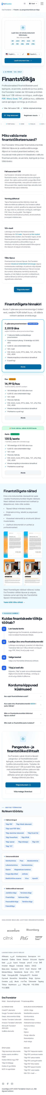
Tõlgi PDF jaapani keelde (32, 1067)
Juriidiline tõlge (11, 893)
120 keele (18, 234)
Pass (21, 861)
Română (35, 975)
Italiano (27, 966)
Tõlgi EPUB (25, 837)
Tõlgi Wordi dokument (23, 824)
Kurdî (27, 969)
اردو (19, 984)
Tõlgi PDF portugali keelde (33, 1061)
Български (32, 956)
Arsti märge (28, 1041)
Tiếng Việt (26, 984)
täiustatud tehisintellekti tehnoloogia (23, 264)
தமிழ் (11, 981)
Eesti (3, 963)
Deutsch (25, 959)
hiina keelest (35, 234)
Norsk (26, 972)
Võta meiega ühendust (23, 791)
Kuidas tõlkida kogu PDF (10, 1060)
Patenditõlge (10, 906)
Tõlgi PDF (9, 824)
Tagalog (41, 981)
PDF (4, 98)
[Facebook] (7, 1083)
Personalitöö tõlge (12, 902)
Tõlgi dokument (12, 115)
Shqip (31, 978)
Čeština (12, 959)
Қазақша (14, 969)
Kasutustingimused (13, 1001)
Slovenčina (13, 978)
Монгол (34, 969)
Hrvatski (4, 966)
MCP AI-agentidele (8, 1069)
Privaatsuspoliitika (27, 1001)
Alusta (23, 367)
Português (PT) (25, 975)
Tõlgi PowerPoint (12, 837)
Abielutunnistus (32, 861)
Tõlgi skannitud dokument (15, 833)
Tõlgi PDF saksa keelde (32, 1057)
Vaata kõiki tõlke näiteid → (14, 602)
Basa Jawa (5, 969)
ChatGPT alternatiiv (8, 1010)
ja (30, 234)
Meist (4, 1001)
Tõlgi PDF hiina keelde (31, 1064)
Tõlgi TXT (9, 846)
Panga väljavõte (29, 1035)
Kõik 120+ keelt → (30, 1073)
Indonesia (19, 966)
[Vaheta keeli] (23, 54)
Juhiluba (25, 874)
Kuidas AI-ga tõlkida (9, 1066)
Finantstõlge (10, 897)
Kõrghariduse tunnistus (22, 869)
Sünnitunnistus (11, 861)
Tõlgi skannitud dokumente (11, 1051)
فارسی (9, 963)
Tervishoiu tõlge (25, 893)
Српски (37, 978)
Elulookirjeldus (28, 1038)
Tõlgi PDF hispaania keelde (33, 1051)
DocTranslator (9, 997)
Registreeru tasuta (30, 115)
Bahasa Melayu (7, 972)
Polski (4, 975)
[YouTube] (12, 1083)
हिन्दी (40, 963)
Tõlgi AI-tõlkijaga (7, 1063)
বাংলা (39, 956)
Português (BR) (13, 975)
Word (9, 98)
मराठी (39, 969)
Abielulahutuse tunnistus (32, 1023)
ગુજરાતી (29, 963)
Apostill (35, 878)
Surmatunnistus (27, 865)
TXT (20, 98)
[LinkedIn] (3, 1083)
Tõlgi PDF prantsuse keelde (33, 1054)
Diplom (8, 869)
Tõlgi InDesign (23, 842)
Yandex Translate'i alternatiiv (12, 1019)
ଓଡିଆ (32, 972)
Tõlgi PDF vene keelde (31, 1070)
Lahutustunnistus (12, 865)
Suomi (15, 963)
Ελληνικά (33, 959)
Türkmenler (32, 981)
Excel (15, 98)
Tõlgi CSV (35, 842)
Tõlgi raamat (10, 842)
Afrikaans (5, 956)
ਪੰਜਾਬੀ (37, 972)
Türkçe (4, 984)
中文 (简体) (35, 984)
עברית (36, 963)
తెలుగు (17, 981)
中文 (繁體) (5, 988)
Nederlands (18, 972)
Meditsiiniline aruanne (13, 878)
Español (41, 959)
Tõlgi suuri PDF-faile (13, 828)
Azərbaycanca (21, 956)
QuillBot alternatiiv (8, 1031)
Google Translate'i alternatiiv (11, 1013)
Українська (12, 984)
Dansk (19, 959)
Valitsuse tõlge (23, 897)
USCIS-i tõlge (28, 1010)
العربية (12, 956)
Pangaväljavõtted (12, 874)
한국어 (21, 969)
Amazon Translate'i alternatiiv (12, 1023)
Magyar (12, 966)
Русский (5, 978)
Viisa (26, 878)
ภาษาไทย (24, 981)
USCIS (32, 704)
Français (22, 963)
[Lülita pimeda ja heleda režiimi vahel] (24, 3)
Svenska (5, 981)
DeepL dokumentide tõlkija (11, 1016)
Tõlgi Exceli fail (33, 833)
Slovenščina (23, 978)
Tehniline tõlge (27, 902)
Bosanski (5, 959)
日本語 (34, 966)
